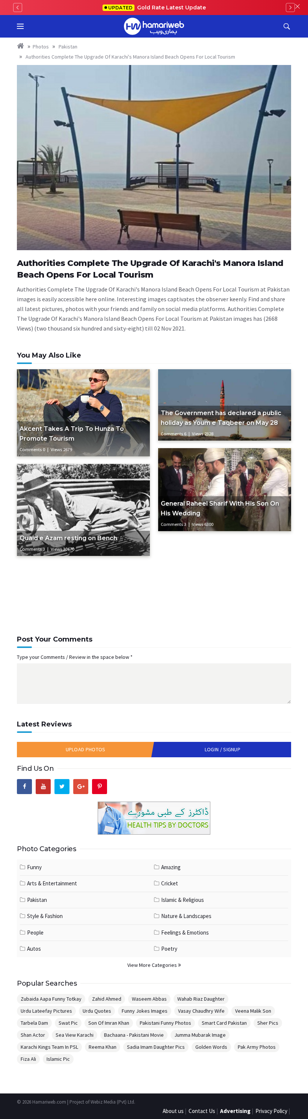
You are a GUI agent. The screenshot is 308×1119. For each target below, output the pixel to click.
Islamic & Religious (182, 899)
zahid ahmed (106, 998)
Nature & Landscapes (186, 916)
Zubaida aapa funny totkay (51, 998)
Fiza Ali (28, 1059)
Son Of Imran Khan (108, 1022)
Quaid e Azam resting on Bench (68, 538)
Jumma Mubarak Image (200, 1034)
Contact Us (202, 1110)
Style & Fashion (45, 916)
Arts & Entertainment (52, 883)
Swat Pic (68, 1022)
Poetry (169, 948)
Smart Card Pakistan (224, 1022)
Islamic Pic (58, 1059)
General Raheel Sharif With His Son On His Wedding (220, 508)
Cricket (169, 883)
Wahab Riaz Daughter (201, 998)
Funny (34, 867)
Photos (41, 46)
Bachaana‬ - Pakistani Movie (134, 1034)
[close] (297, 7)
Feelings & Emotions (185, 932)
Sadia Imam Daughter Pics (156, 1046)
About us (173, 1110)
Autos (34, 948)
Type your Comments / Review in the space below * (75, 657)
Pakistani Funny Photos (165, 1022)
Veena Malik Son (253, 1010)
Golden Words (211, 1046)
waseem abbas (149, 998)
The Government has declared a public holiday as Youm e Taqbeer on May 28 (221, 417)
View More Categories (152, 965)
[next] (290, 7)
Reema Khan (102, 1046)
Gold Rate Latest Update (157, 7)
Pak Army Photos (257, 1046)
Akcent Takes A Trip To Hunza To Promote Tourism (72, 433)
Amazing (171, 867)
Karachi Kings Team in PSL (49, 1046)
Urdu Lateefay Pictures (46, 1010)
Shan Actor (33, 1034)
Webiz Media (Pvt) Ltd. (113, 1102)
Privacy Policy (271, 1110)
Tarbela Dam (34, 1022)
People (35, 932)
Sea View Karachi (75, 1034)
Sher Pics (267, 1022)
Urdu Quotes (97, 1010)
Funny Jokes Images (145, 1010)
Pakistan (67, 46)
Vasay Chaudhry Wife (201, 1010)
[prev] (17, 7)
